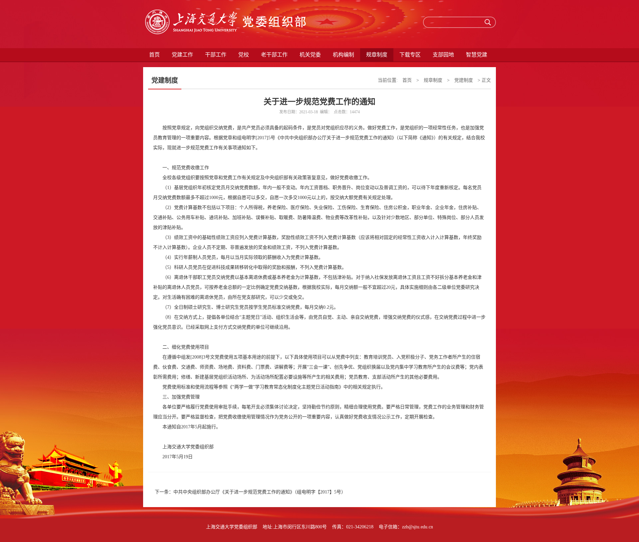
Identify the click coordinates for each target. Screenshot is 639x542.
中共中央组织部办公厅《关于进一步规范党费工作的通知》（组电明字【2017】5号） (259, 491)
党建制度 (463, 80)
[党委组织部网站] (226, 24)
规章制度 (433, 80)
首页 (154, 54)
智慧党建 (476, 54)
